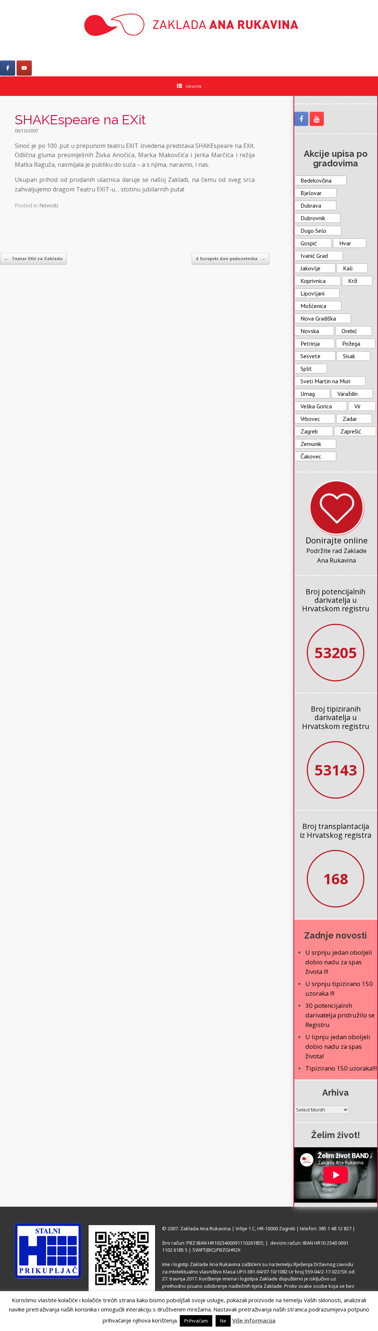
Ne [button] (223, 1320)
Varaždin (347, 393)
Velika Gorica (316, 406)
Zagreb (309, 431)
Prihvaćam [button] (196, 1320)
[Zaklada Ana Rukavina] (189, 24)
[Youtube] (24, 68)
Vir (357, 406)
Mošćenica (313, 306)
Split (306, 368)
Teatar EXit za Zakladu (33, 258)
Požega (351, 343)
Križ (352, 280)
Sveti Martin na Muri (325, 381)
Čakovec (310, 456)
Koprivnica (313, 280)
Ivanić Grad (314, 255)
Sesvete (310, 356)
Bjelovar (311, 193)
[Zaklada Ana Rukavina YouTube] (317, 119)
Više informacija (253, 1320)
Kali (348, 268)
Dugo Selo (313, 230)
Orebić (349, 331)
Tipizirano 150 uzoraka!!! (341, 1068)
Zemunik (310, 443)
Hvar (345, 243)
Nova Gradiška (318, 318)
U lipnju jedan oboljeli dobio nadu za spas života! (337, 1046)
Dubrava (310, 205)
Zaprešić (350, 431)
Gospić (308, 243)
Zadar (350, 418)
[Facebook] (7, 68)
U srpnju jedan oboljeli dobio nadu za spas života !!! (338, 962)
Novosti (48, 205)
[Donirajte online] (336, 507)
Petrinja (310, 343)
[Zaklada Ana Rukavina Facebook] (301, 119)
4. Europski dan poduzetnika (230, 258)
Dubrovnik (312, 218)
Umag (307, 393)
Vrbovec (310, 418)
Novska (309, 331)
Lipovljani (312, 293)
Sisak (349, 356)
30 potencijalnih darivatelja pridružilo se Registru (340, 1015)
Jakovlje (310, 268)
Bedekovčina (315, 180)
